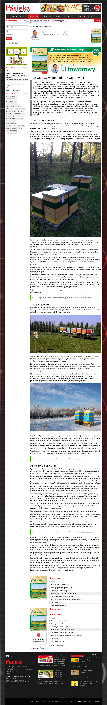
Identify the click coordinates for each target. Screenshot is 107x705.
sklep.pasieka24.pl (89, 16)
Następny (100, 654)
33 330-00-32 (26, 676)
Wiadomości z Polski (11, 101)
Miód (7, 113)
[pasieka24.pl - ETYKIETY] (70, 8)
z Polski (73, 663)
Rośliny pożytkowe (11, 125)
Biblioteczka (33, 16)
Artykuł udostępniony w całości (14, 118)
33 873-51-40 (11, 676)
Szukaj (98, 20)
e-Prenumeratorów (87, 297)
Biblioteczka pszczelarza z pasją (53, 32)
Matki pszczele (21, 125)
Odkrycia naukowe (17, 128)
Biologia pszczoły (10, 121)
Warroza (8, 128)
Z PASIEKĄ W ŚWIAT (11, 123)
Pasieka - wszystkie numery (42, 701)
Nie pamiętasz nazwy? (13, 42)
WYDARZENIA (10, 108)
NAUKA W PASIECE (11, 99)
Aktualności (45, 16)
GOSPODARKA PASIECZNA (17, 113)
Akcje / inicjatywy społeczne (13, 116)
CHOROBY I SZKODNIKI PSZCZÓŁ (15, 111)
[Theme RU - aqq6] (18, 8)
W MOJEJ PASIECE (11, 96)
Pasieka (22, 16)
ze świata (82, 674)
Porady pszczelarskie (62, 16)
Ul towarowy (48, 26)
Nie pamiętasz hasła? (13, 43)
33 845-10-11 (18, 676)
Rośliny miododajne (20, 108)
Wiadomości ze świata (12, 104)
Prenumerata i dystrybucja (59, 701)
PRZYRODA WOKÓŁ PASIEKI (13, 106)
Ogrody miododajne (11, 130)
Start (13, 16)
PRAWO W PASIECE (11, 133)
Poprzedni (98, 654)
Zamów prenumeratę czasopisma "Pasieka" (38, 647)
